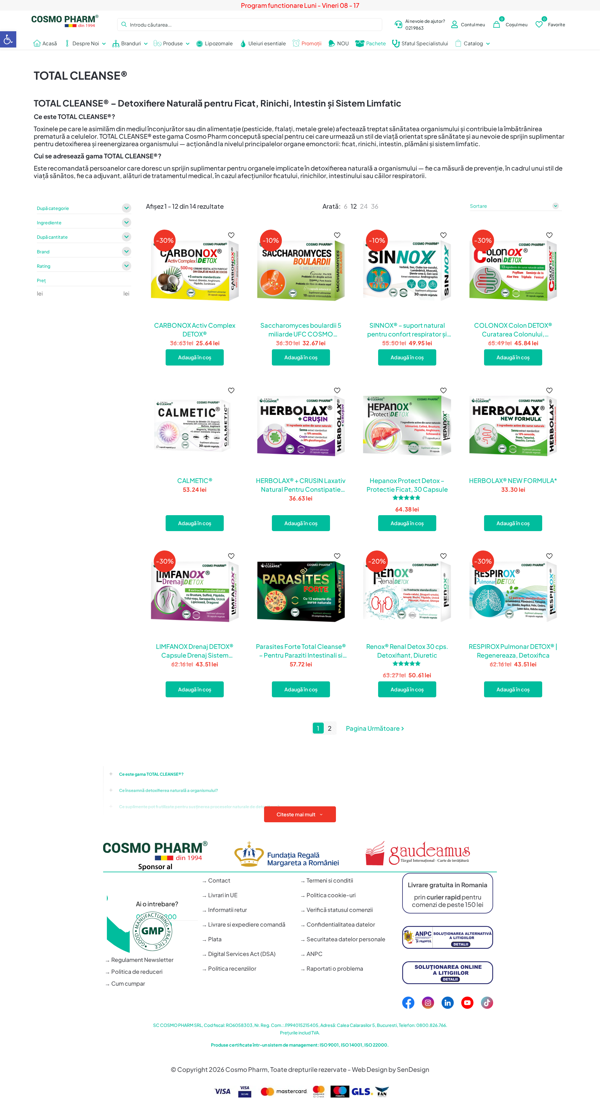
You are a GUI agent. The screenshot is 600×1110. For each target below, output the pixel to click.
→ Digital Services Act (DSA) (239, 953)
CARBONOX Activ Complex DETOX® (194, 329)
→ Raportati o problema (331, 968)
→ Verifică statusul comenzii (336, 909)
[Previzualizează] (232, 260)
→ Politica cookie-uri (328, 894)
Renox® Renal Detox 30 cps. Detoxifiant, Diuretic (407, 650)
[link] (345, 206)
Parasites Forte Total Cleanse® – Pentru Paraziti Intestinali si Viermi (301, 651)
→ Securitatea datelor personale (342, 939)
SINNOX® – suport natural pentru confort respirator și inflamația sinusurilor (407, 329)
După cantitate (52, 237)
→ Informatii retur (224, 909)
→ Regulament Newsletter (139, 959)
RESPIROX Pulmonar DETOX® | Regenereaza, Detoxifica (513, 650)
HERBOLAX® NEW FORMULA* (513, 480)
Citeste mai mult (296, 814)
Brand (43, 251)
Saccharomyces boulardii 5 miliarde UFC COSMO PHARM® (300, 329)
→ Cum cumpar (125, 983)
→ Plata (212, 939)
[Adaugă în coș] (232, 233)
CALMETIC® (194, 480)
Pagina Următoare (373, 728)
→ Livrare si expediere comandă (243, 924)
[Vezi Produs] (232, 247)
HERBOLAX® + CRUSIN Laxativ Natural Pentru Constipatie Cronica (301, 485)
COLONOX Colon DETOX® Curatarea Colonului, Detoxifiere (513, 329)
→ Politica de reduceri (133, 971)
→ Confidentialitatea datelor (337, 924)
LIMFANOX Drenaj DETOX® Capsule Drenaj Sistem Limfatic (194, 651)
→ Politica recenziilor (229, 968)
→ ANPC (311, 953)
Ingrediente (49, 222)
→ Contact (216, 880)
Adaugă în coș (194, 357)
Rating (43, 266)
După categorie (53, 208)
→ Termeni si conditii (326, 880)
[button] (8, 39)
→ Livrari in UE (220, 894)
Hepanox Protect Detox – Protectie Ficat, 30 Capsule (407, 484)
